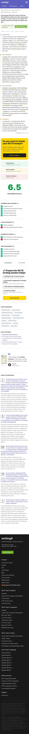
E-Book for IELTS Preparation (10, 681)
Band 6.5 (14, 12)
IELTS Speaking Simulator (9, 678)
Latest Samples (6, 653)
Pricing (4, 6)
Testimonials (5, 570)
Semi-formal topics (7, 601)
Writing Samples (5, 12)
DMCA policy (5, 582)
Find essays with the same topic (11, 336)
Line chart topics (6, 617)
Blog (3, 572)
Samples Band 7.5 (7, 662)
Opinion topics (6, 638)
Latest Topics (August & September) (12, 596)
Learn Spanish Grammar (9, 688)
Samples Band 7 (6, 660)
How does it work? (7, 562)
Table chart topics (7, 620)
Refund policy (6, 580)
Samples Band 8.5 (7, 667)
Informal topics (6, 603)
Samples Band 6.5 (7, 657)
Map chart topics (7, 625)
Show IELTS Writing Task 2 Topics (12, 342)
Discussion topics (7, 641)
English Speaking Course (9, 683)
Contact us (5, 695)
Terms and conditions (8, 575)
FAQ (3, 567)
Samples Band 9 (6, 670)
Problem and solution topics (10, 643)
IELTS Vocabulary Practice (9, 686)
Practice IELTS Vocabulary (10, 344)
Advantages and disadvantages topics (13, 646)
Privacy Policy (6, 577)
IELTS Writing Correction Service (10, 10)
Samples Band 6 (6, 655)
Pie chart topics (6, 622)
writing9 (5, 2)
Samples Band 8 (6, 665)
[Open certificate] (4, 360)
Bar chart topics (6, 615)
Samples (4, 593)
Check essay (13, 6)
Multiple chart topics (8, 627)
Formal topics (6, 598)
